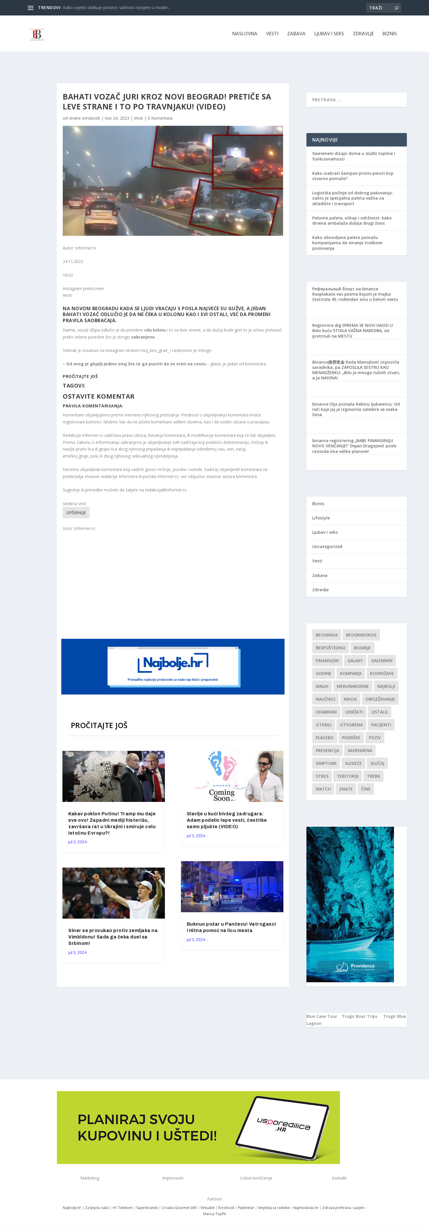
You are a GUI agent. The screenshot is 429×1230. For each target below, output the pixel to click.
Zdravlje (363, 34)
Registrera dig (326, 325)
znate (346, 789)
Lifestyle (321, 518)
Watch (323, 789)
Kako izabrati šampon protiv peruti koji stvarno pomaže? (352, 175)
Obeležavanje (380, 699)
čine (366, 789)
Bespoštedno (331, 647)
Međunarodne (353, 686)
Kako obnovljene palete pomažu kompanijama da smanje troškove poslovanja (347, 243)
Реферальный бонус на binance (345, 289)
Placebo (325, 737)
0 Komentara (160, 118)
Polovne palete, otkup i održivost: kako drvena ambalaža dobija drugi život (352, 220)
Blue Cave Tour (321, 1016)
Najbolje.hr (72, 1207)
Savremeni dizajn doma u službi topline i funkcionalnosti (353, 156)
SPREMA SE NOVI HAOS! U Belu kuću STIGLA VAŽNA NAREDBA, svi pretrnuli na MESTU (352, 330)
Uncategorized (327, 546)
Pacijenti (381, 724)
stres (322, 776)
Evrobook (226, 1207)
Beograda (327, 635)
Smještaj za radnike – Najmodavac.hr (288, 1207)
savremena (360, 750)
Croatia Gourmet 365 (179, 1207)
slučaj (377, 763)
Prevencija (327, 750)
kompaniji (351, 673)
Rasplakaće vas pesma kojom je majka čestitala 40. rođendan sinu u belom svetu (355, 296)
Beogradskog (361, 635)
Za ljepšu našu (97, 1207)
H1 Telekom (122, 1207)
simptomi (326, 763)
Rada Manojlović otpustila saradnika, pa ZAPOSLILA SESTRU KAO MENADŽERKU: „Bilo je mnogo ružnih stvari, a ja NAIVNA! (356, 370)
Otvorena (351, 724)
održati (354, 712)
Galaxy (355, 660)
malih (322, 686)
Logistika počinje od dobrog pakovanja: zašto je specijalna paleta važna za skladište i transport (352, 198)
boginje (362, 647)
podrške (351, 737)
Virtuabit (207, 1207)
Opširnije (76, 512)
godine (324, 673)
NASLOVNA (244, 34)
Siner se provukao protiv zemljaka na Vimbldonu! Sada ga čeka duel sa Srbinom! (113, 937)
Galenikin (382, 660)
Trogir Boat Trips (359, 1016)
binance (320, 404)
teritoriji (347, 776)
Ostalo (380, 712)
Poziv (375, 737)
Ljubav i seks (329, 34)
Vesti (272, 34)
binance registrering (333, 440)
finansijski (327, 660)
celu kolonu (154, 330)
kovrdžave (382, 673)
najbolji (386, 686)
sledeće (353, 763)
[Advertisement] (173, 584)
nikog (350, 699)
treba (373, 776)
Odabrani (326, 712)
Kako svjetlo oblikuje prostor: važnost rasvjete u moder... (116, 7)
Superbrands (147, 1207)
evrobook (91, 118)
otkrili (324, 724)
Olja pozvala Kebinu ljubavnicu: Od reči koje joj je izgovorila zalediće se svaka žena (356, 409)
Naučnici (325, 699)
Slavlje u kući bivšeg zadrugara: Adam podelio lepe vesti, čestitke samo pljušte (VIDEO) (227, 820)
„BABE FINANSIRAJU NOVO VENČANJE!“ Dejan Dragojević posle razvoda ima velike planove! (354, 446)
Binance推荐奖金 (328, 362)
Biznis (390, 34)
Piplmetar (245, 1207)
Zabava (296, 34)
